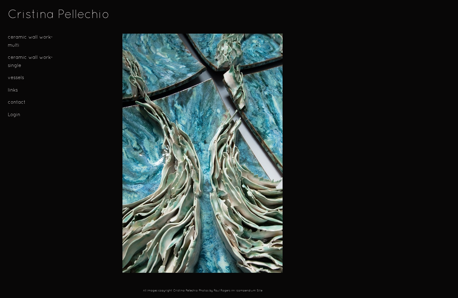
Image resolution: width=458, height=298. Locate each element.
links (13, 90)
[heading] (23, 15)
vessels (16, 78)
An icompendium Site (246, 291)
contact (17, 103)
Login (14, 115)
